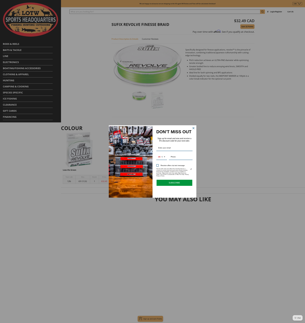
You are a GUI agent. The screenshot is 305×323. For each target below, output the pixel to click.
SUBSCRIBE (174, 183)
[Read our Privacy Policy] (191, 169)
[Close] (193, 128)
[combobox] (161, 157)
